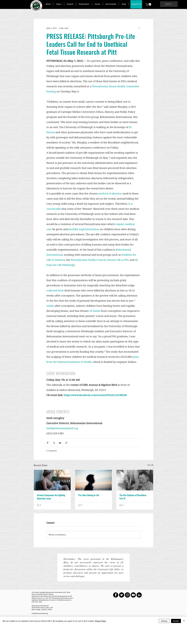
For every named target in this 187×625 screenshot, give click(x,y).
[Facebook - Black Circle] (115, 595)
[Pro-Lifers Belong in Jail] (93, 480)
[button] (48, 4)
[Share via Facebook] (47, 443)
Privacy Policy (100, 621)
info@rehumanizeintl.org (40, 613)
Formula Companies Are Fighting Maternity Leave (51, 496)
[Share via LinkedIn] (60, 443)
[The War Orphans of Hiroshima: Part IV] (134, 480)
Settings (164, 621)
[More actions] (139, 28)
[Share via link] (66, 443)
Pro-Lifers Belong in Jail (88, 495)
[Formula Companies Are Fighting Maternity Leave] (52, 480)
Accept (176, 621)
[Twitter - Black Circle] (121, 595)
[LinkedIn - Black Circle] (139, 595)
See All (150, 465)
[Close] (183, 621)
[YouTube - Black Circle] (133, 595)
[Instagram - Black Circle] (127, 595)
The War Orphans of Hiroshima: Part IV (133, 496)
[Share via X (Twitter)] (54, 443)
